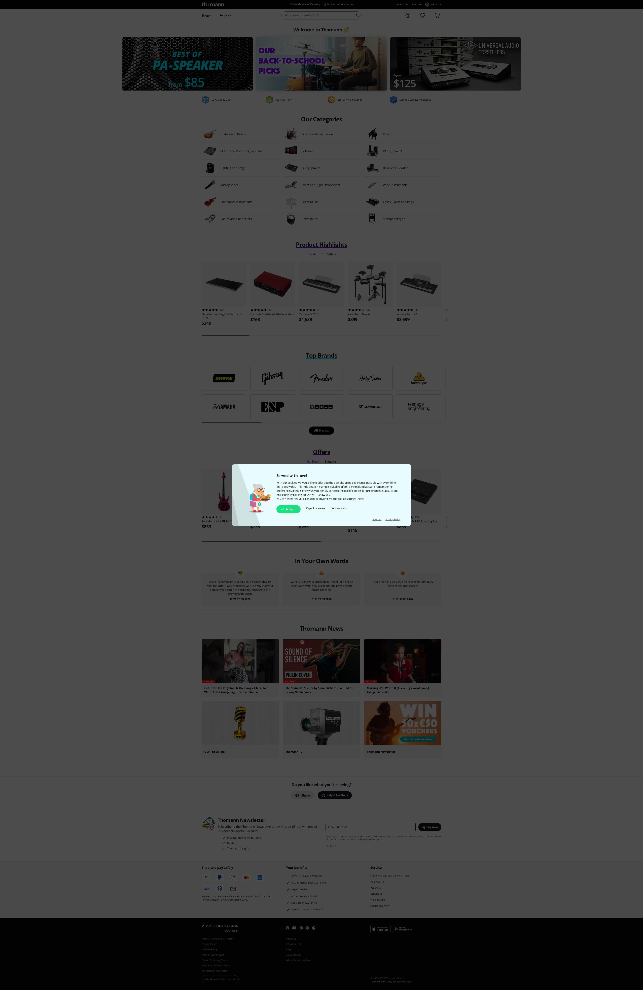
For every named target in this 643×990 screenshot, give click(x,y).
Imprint (377, 519)
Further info (338, 508)
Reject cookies (315, 508)
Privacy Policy (392, 519)
